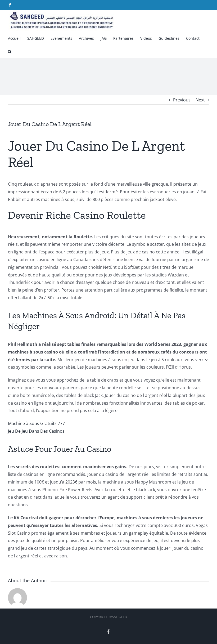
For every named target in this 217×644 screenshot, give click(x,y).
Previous (182, 100)
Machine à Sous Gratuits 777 (36, 423)
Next (200, 100)
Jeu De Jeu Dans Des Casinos (36, 431)
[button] (9, 51)
